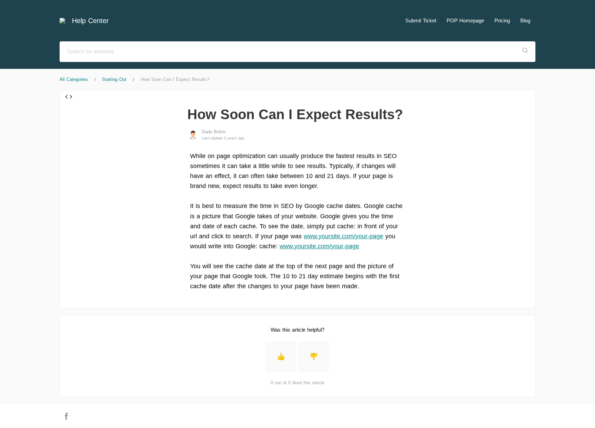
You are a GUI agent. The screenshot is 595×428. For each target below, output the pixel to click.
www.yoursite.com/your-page (343, 236)
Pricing (502, 20)
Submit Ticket (420, 20)
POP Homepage (465, 20)
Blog (525, 20)
